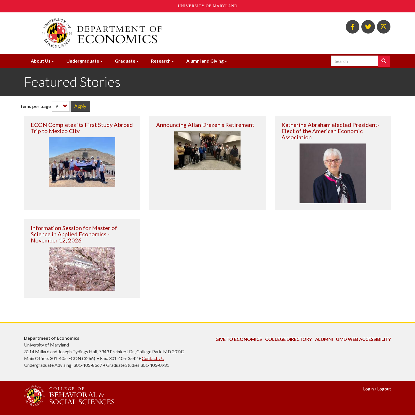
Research (161, 60)
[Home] (145, 33)
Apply (80, 106)
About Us (41, 60)
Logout (384, 388)
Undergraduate (82, 60)
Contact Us (153, 358)
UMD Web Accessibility (363, 339)
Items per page (35, 106)
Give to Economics (238, 339)
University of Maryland (207, 6)
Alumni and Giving (205, 60)
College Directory (288, 339)
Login (368, 388)
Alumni (324, 339)
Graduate (125, 60)
